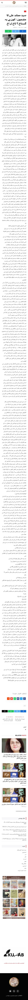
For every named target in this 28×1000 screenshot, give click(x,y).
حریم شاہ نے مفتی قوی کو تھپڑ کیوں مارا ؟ (20, 719)
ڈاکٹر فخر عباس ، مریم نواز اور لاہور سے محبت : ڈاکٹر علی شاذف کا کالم (14, 835)
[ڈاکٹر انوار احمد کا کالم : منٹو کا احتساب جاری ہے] (14, 795)
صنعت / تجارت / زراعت (22, 870)
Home (25, 6)
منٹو (24, 705)
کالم (25, 857)
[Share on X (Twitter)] (15, 31)
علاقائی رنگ (24, 864)
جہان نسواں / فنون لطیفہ (21, 850)
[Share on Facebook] (22, 31)
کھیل (25, 861)
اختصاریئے (24, 852)
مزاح (25, 868)
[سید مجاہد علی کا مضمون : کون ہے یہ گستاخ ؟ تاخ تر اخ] (14, 40)
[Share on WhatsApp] (8, 31)
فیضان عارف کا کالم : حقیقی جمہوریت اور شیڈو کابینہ (8, 719)
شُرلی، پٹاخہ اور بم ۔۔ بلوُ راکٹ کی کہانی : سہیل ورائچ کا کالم (15, 839)
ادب (25, 11)
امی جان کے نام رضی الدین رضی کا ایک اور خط (17, 827)
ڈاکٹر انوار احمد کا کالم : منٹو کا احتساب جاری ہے (14, 804)
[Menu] (26, 2)
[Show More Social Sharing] (3, 31)
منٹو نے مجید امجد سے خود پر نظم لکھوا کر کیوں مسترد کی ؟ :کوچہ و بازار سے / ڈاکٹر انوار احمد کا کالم (14, 781)
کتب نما (24, 859)
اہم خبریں (24, 866)
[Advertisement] (14, 933)
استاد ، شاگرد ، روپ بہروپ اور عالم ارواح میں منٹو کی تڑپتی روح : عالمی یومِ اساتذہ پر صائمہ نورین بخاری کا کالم (14, 757)
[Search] (2, 2)
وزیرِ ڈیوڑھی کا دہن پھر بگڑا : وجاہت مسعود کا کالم (17, 822)
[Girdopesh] (14, 2)
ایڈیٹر (25, 27)
